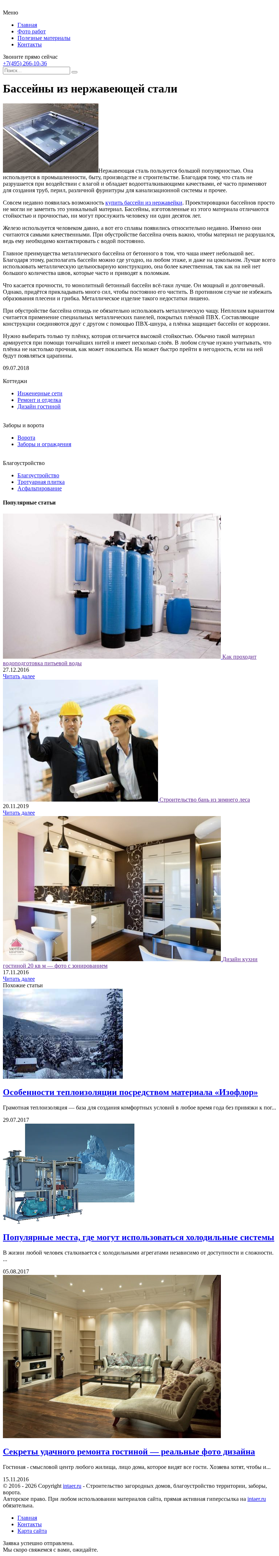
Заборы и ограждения (44, 444)
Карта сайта (32, 1531)
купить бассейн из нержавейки (143, 202)
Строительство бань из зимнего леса (204, 799)
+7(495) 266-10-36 (25, 63)
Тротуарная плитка (41, 482)
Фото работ (31, 31)
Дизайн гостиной (39, 406)
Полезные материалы (43, 38)
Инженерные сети (39, 393)
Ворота (26, 438)
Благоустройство (38, 475)
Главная (27, 25)
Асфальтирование (39, 488)
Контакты (29, 44)
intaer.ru (72, 1486)
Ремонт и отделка (39, 400)
